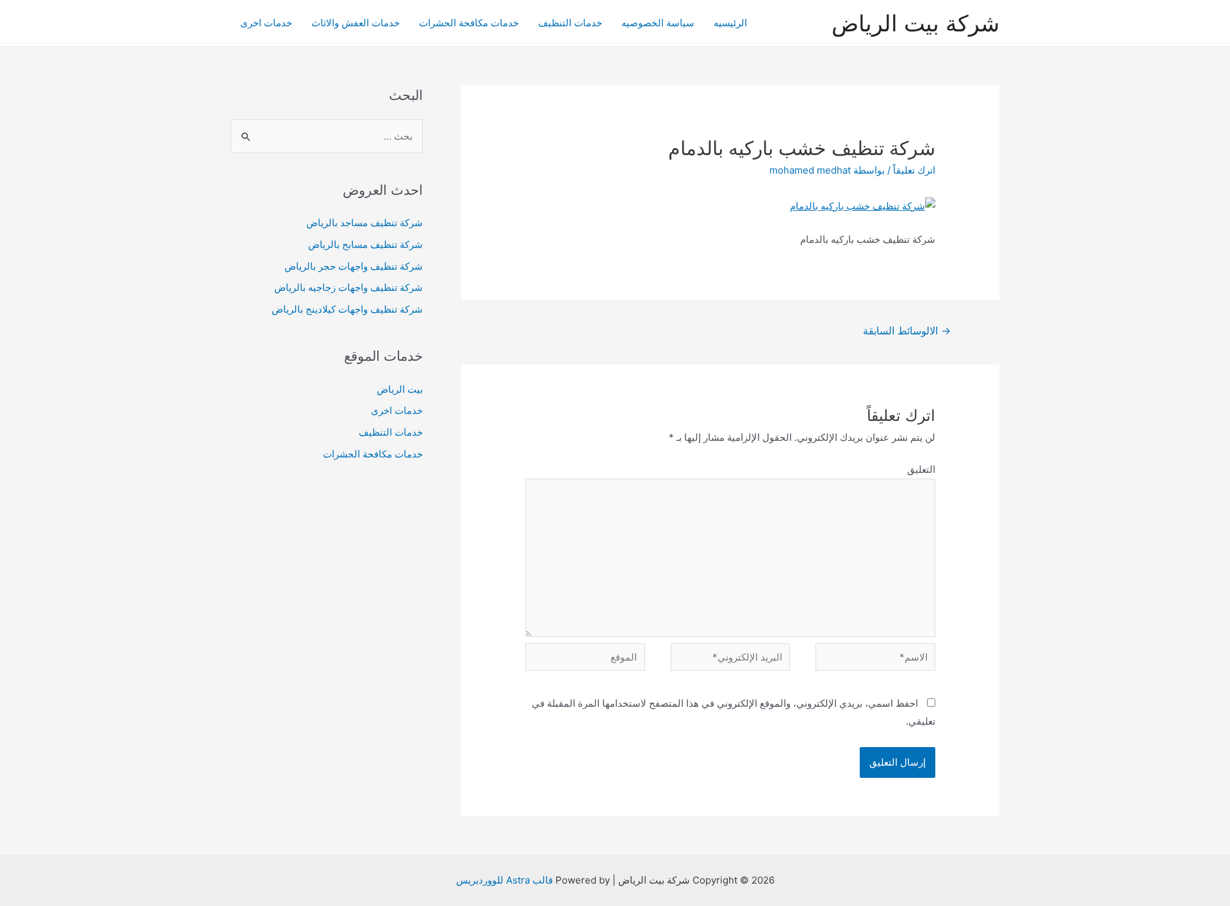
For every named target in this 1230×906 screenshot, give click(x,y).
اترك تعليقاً (914, 170)
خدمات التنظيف (570, 23)
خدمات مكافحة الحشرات (469, 23)
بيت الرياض (400, 389)
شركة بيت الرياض (915, 23)
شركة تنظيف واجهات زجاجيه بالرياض (348, 287)
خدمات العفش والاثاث (355, 23)
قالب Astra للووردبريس (504, 880)
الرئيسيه (730, 23)
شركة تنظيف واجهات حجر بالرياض (353, 266)
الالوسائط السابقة (907, 331)
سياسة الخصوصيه (657, 23)
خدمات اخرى (266, 23)
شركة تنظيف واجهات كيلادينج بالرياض (347, 309)
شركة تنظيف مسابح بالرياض (365, 244)
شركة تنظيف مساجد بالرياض (364, 223)
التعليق (921, 469)
